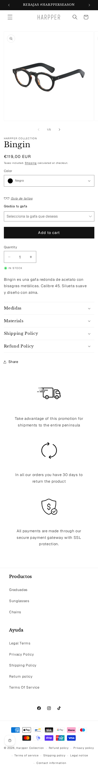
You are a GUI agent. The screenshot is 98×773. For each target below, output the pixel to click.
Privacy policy (83, 748)
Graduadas (18, 590)
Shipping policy (54, 755)
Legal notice (79, 755)
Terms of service (26, 755)
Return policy (21, 676)
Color (8, 171)
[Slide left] (39, 129)
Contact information (51, 763)
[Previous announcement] (9, 5)
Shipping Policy (22, 665)
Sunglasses (19, 601)
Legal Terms (19, 643)
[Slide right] (59, 129)
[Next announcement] (89, 5)
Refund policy (59, 748)
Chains (15, 612)
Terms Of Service (24, 687)
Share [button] (13, 362)
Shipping (31, 163)
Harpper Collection (30, 748)
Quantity (10, 247)
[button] (10, 17)
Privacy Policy (21, 654)
